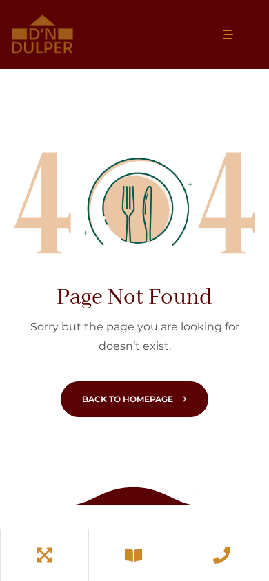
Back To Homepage (127, 399)
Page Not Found (134, 298)
